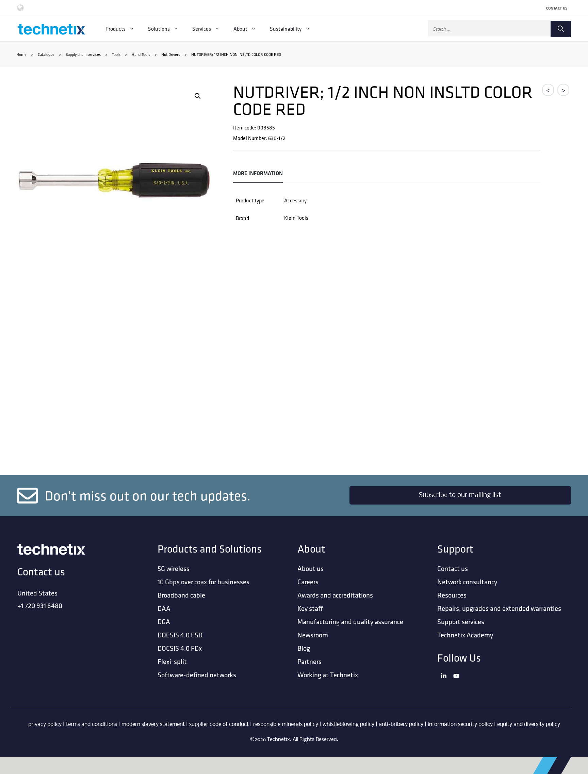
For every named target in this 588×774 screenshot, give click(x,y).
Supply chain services (83, 54)
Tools (116, 54)
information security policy (460, 724)
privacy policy (45, 724)
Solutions (159, 28)
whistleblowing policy (348, 724)
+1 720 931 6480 (39, 605)
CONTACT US (557, 8)
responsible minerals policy (285, 724)
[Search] (561, 29)
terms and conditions (91, 724)
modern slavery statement (153, 724)
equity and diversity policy (528, 724)
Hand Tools (141, 54)
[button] (198, 96)
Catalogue (46, 54)
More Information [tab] (258, 173)
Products (115, 28)
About (240, 28)
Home (21, 54)
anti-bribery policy (401, 724)
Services (201, 28)
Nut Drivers (170, 54)
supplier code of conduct (219, 724)
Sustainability (285, 28)
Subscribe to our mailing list (460, 495)
